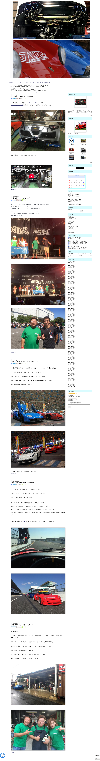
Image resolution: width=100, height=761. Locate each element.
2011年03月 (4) (71, 385)
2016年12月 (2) (71, 305)
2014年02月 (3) (71, 342)
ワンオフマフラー (88, 253)
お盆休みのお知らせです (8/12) (74, 202)
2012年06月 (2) (71, 367)
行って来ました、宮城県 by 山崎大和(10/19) (78, 247)
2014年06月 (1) (71, 337)
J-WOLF (70, 253)
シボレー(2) (70, 222)
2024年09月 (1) (71, 262)
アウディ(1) (70, 228)
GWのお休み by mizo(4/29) (74, 238)
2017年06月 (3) (71, 299)
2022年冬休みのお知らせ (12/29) (74, 200)
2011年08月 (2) (71, 379)
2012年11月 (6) (71, 361)
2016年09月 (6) (71, 309)
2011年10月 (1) (71, 376)
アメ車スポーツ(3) (72, 224)
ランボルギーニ (76, 255)
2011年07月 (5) (71, 380)
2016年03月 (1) (71, 314)
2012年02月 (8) (71, 372)
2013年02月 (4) (71, 357)
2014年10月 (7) (71, 333)
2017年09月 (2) (71, 295)
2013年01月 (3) (71, 358)
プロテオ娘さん (83, 144)
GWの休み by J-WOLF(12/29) (75, 244)
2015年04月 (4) (71, 326)
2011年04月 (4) (71, 384)
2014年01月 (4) (71, 343)
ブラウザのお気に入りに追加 (74, 396)
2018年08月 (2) (71, 286)
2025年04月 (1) (71, 261)
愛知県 (73, 253)
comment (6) (13, 189)
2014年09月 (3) (71, 335)
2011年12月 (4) (71, 374)
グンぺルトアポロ (33, 103)
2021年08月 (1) (71, 271)
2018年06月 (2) (71, 287)
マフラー (76, 253)
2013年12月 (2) (71, 345)
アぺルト (39, 521)
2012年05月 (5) (71, 368)
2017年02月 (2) (71, 303)
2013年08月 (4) (71, 349)
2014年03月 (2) (71, 341)
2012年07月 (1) (71, 365)
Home (37, 92)
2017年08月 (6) (71, 297)
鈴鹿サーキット (82, 255)
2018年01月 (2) (71, 291)
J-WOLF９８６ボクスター (73, 133)
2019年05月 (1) (71, 279)
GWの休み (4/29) (71, 201)
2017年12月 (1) (71, 292)
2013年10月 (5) (71, 347)
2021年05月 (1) (71, 272)
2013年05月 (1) (71, 353)
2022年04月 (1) (71, 270)
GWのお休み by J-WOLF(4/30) (75, 237)
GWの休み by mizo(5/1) (74, 246)
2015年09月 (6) (71, 321)
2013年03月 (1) (71, 356)
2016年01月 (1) (71, 316)
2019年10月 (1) (71, 278)
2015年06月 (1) (71, 324)
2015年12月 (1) (71, 318)
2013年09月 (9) (71, 348)
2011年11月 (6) (71, 375)
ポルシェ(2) (70, 220)
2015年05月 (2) (71, 325)
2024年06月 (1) (71, 265)
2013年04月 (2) (71, 354)
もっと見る (90, 115)
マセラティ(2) (71, 221)
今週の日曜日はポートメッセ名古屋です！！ (25, 361)
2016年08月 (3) (71, 310)
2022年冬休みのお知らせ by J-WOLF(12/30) (78, 242)
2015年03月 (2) (71, 327)
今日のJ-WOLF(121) (72, 216)
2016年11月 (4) (71, 307)
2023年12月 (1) (71, 267)
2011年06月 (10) (71, 381)
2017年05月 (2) (71, 300)
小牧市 (83, 253)
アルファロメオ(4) (72, 229)
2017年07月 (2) (71, 298)
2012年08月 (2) (71, 364)
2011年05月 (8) (71, 383)
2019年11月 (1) (71, 277)
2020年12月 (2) (71, 273)
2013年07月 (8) (71, 351)
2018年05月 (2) (71, 288)
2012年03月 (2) (71, 370)
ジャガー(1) (70, 231)
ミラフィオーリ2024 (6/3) (73, 196)
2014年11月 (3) (71, 332)
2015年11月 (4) (71, 319)
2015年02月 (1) (71, 329)
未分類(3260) (71, 232)
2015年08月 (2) (71, 322)
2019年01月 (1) (71, 282)
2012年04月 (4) (71, 369)
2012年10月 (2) (71, 362)
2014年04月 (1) (71, 340)
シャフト (24, 521)
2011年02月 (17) (71, 386)
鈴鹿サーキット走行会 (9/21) (74, 194)
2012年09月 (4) (71, 363)
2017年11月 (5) (71, 293)
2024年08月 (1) (71, 264)
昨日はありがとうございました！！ (22, 625)
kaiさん (71, 153)
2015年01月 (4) (71, 330)
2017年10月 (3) (71, 294)
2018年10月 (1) (71, 284)
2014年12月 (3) (71, 331)
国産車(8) (70, 223)
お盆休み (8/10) (71, 195)
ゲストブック (71, 395)
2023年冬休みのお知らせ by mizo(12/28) (77, 241)
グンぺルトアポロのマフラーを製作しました (25, 96)
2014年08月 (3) (71, 336)
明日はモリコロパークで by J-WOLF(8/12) (77, 248)
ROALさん (83, 153)
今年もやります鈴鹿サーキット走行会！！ (24, 482)
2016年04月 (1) (71, 313)
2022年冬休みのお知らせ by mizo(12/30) (77, 243)
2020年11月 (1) (71, 275)
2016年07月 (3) (71, 311)
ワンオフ (80, 253)
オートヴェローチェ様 (17, 105)
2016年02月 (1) (71, 315)
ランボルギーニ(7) (72, 218)
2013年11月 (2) (71, 346)
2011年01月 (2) (71, 388)
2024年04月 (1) (71, 266)
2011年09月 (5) (71, 378)
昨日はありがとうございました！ (22, 198)
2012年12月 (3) (71, 359)
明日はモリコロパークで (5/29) (74, 204)
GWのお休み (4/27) (72, 198)
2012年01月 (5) (71, 373)
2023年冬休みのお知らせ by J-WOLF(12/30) (78, 240)
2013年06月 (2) (71, 352)
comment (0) (13, 352)
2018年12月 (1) (71, 283)
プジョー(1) (70, 227)
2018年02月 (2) (71, 289)
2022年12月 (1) (71, 268)
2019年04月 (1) (71, 281)
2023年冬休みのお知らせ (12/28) (74, 199)
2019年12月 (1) (71, 276)
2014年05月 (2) (71, 338)
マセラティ (88, 255)
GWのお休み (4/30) (72, 193)
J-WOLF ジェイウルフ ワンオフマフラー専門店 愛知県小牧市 (30, 82)
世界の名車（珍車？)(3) (73, 226)
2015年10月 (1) (71, 320)
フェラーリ (70, 255)
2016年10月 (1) (71, 308)
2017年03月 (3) (71, 302)
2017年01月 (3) (71, 304)
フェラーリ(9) (71, 217)
